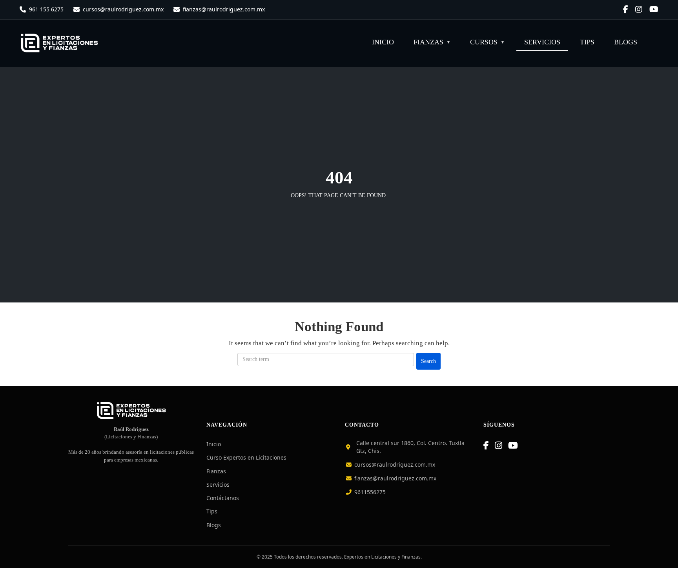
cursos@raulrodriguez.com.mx (123, 9)
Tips (587, 42)
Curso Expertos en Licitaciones (246, 457)
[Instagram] (498, 445)
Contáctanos (222, 498)
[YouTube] (513, 445)
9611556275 (369, 492)
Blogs (625, 42)
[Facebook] (486, 445)
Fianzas (428, 42)
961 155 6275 (46, 9)
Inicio (383, 42)
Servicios (542, 42)
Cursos (484, 42)
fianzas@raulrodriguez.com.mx (224, 9)
